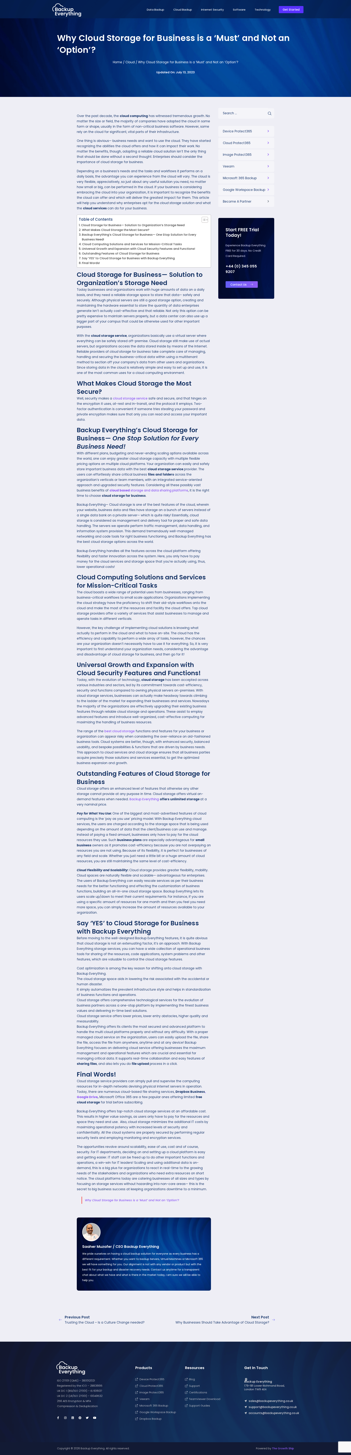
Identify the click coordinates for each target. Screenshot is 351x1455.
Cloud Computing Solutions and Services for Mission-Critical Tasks (132, 244)
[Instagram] (65, 1418)
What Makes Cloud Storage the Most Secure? (115, 230)
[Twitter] (87, 1418)
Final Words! (91, 263)
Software (239, 10)
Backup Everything (144, 799)
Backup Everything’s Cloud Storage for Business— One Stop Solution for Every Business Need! (139, 237)
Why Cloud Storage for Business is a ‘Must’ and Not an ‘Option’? (132, 1200)
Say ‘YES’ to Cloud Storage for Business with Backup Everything (128, 258)
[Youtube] (94, 1418)
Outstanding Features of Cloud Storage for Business (120, 253)
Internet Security (212, 10)
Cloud (130, 62)
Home (117, 62)
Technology (263, 10)
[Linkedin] (72, 1418)
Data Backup (155, 10)
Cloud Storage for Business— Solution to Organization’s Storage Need (133, 225)
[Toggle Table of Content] (203, 220)
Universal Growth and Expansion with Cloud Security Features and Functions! (138, 249)
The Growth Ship (283, 1448)
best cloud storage (119, 731)
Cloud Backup (182, 10)
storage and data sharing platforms (149, 490)
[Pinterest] (80, 1418)
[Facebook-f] (58, 1418)
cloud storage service (130, 398)
